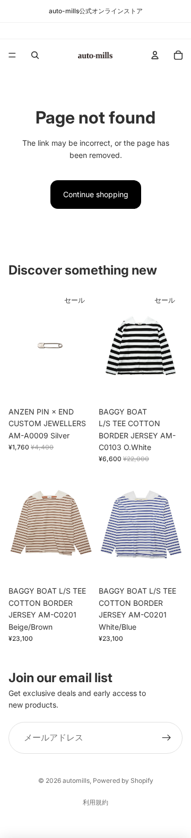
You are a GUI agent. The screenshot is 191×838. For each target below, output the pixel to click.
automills (76, 780)
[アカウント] (155, 55)
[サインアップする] (166, 738)
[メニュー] (12, 55)
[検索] (35, 55)
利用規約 (95, 802)
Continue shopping (95, 194)
